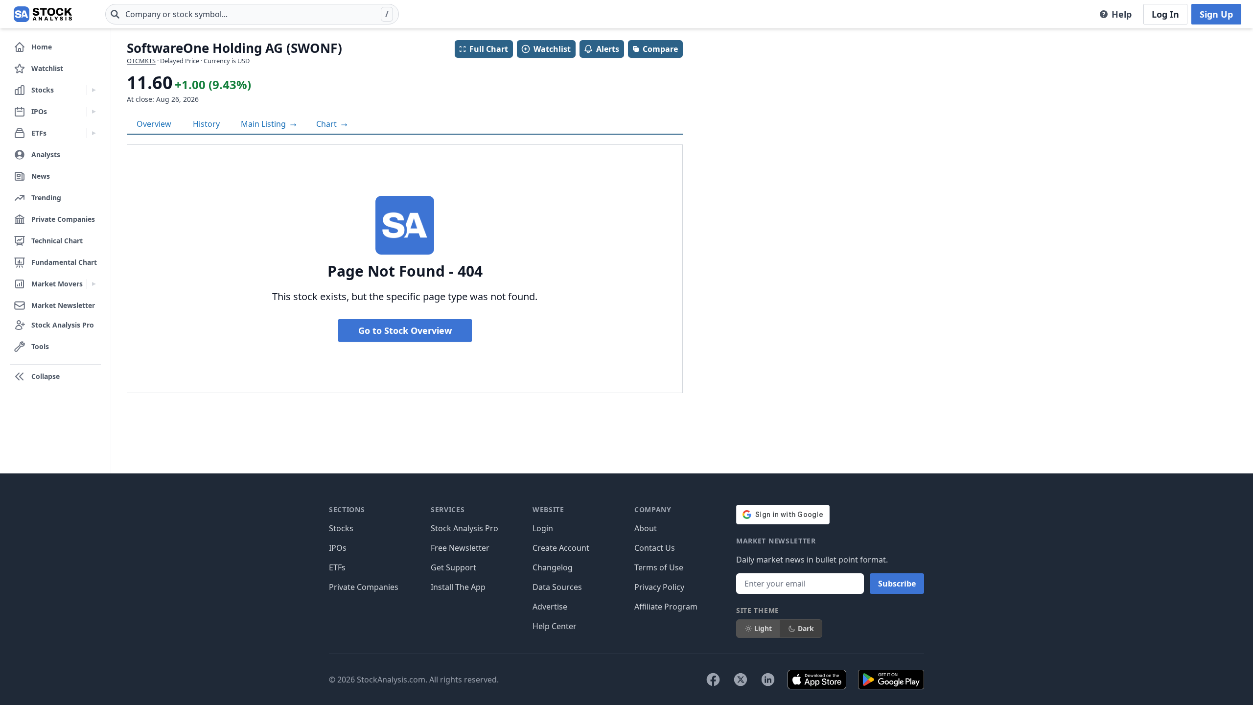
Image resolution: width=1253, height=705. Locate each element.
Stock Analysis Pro (464, 528)
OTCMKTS (141, 60)
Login (543, 528)
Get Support (453, 567)
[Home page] (43, 14)
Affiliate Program (665, 606)
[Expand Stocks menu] (94, 90)
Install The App (458, 587)
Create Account (561, 547)
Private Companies (363, 587)
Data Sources (557, 587)
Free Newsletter (460, 547)
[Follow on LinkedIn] (768, 679)
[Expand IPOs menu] (94, 112)
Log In (1165, 14)
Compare (660, 49)
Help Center (555, 626)
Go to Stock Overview (405, 330)
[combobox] (252, 14)
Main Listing (264, 123)
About (645, 528)
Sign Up (1216, 14)
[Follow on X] (740, 679)
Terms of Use (658, 567)
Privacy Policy (659, 587)
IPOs (338, 547)
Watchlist (552, 49)
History (206, 123)
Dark (806, 628)
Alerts (607, 49)
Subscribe (897, 583)
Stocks (341, 528)
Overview (154, 123)
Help (1122, 14)
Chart (327, 123)
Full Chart (488, 49)
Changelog (553, 567)
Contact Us (654, 547)
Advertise (550, 606)
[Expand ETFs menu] (94, 133)
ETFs (337, 567)
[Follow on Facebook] (713, 679)
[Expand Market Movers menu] (94, 284)
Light (763, 628)
